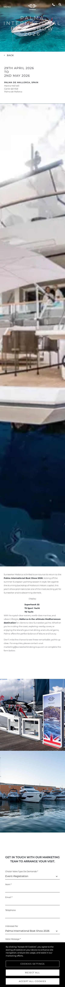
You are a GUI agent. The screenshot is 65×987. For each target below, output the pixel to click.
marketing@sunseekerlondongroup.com (24, 647)
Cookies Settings (32, 964)
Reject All (32, 972)
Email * (8, 897)
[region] (32, 964)
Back (10, 55)
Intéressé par (11, 926)
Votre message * (13, 939)
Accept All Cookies (32, 981)
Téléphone (10, 910)
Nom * (8, 884)
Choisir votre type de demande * (21, 871)
